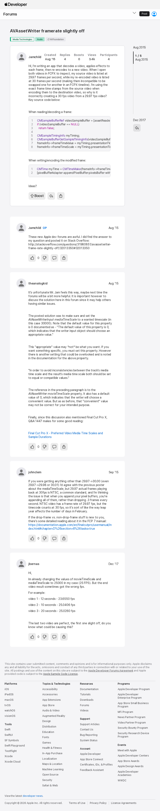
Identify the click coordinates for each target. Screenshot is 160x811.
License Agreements (123, 803)
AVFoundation (56, 39)
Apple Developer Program (134, 689)
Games (46, 742)
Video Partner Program (132, 722)
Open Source (50, 774)
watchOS (10, 710)
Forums (10, 14)
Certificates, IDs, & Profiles (96, 764)
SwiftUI (9, 735)
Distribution (49, 726)
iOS (7, 689)
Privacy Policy (98, 803)
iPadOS (9, 694)
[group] (70, 133)
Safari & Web (50, 785)
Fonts (45, 737)
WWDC (122, 780)
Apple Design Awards (131, 766)
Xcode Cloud (12, 761)
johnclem (34, 472)
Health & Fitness (52, 747)
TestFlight (11, 751)
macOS (9, 699)
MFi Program (125, 712)
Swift (7, 729)
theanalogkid (37, 283)
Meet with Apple (127, 750)
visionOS (10, 716)
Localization (49, 758)
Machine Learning (53, 769)
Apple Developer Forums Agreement (110, 670)
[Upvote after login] (32, 258)
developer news (32, 796)
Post (144, 13)
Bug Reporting (88, 735)
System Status (88, 740)
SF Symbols (12, 740)
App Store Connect (91, 759)
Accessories (50, 694)
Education (48, 732)
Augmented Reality (53, 716)
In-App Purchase (52, 753)
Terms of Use (77, 803)
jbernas (33, 564)
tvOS (8, 705)
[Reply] (51, 196)
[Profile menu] (154, 13)
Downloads (87, 699)
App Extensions (51, 699)
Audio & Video (50, 710)
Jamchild (35, 57)
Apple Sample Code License (60, 674)
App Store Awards (128, 761)
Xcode (8, 756)
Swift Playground (15, 745)
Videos (84, 710)
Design (46, 721)
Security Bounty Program (133, 727)
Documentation (89, 689)
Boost (39, 196)
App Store (48, 705)
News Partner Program (131, 717)
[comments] (54, 258)
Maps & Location (52, 764)
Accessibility (50, 689)
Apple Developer (90, 754)
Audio (40, 39)
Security (47, 780)
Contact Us (86, 729)
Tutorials (85, 694)
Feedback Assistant (92, 770)
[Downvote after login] (45, 258)
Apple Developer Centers (133, 755)
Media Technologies (22, 39)
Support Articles (90, 724)
